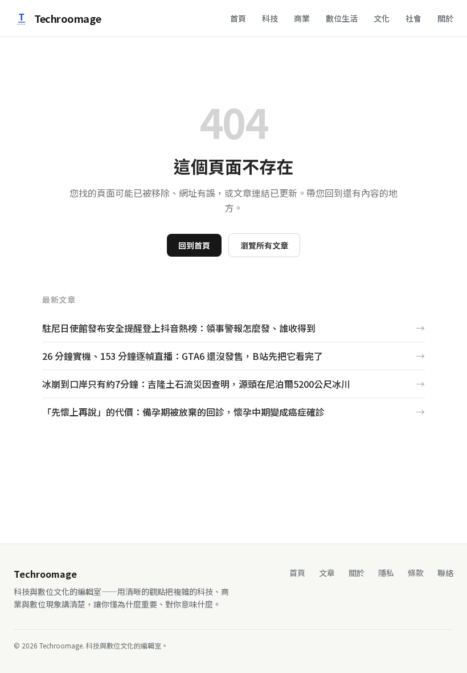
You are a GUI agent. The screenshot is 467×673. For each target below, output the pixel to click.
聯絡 (445, 572)
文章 (327, 572)
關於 (445, 18)
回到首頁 (194, 245)
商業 (302, 18)
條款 (416, 572)
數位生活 (342, 18)
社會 (413, 18)
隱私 (386, 572)
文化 (382, 18)
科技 (270, 18)
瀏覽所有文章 (264, 245)
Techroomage (67, 18)
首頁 (238, 18)
